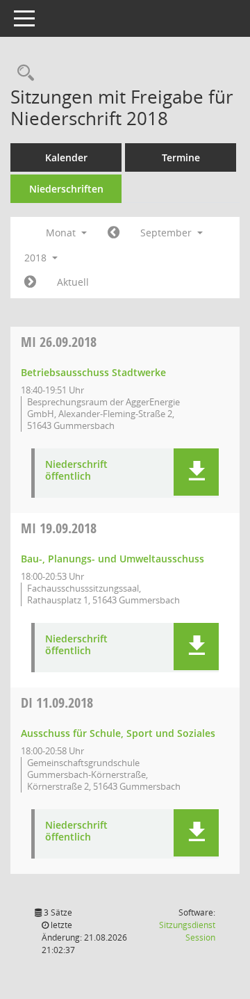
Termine (181, 157)
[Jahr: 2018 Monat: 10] (30, 282)
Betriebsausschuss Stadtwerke (93, 372)
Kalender (66, 157)
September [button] (167, 232)
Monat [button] (62, 232)
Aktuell (73, 282)
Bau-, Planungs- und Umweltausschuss (112, 558)
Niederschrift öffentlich (76, 470)
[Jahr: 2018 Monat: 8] (113, 232)
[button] (196, 472)
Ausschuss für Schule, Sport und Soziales (118, 733)
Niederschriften (66, 188)
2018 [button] (36, 257)
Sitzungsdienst (187, 931)
